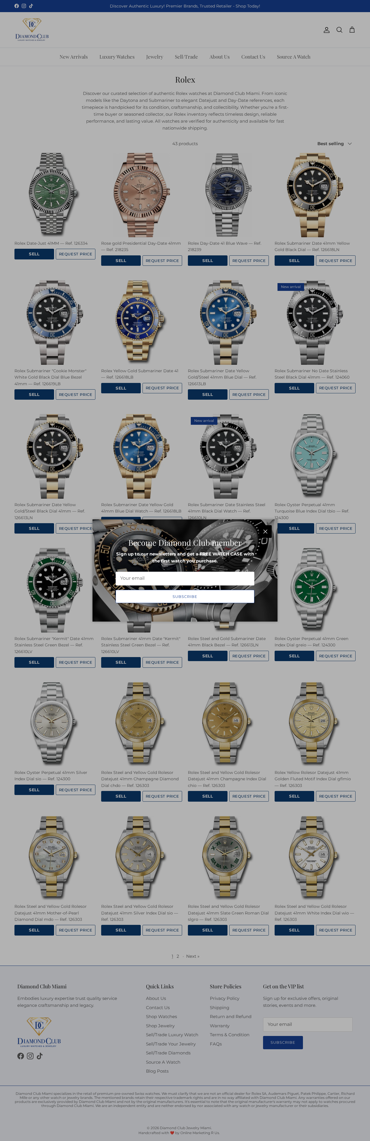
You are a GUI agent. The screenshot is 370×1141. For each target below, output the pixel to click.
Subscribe (185, 596)
